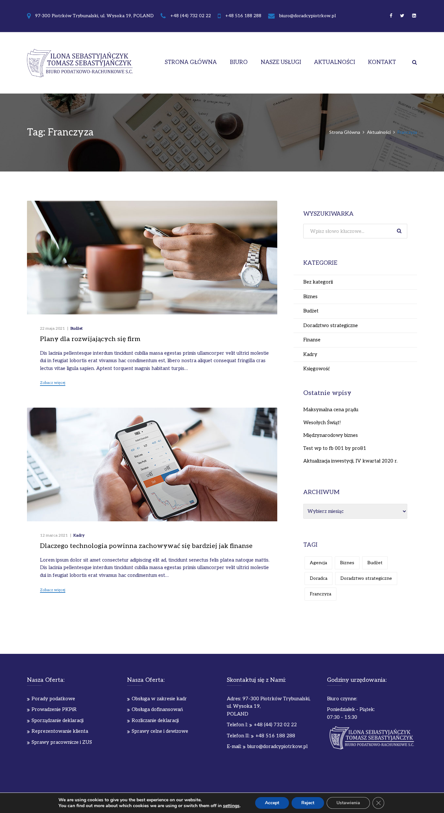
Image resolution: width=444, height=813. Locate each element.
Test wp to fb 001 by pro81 (334, 448)
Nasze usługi (281, 62)
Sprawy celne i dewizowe (160, 731)
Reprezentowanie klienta (60, 731)
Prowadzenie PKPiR (54, 709)
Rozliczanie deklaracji (155, 720)
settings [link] (231, 806)
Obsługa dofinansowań (157, 709)
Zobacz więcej (52, 383)
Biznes (310, 296)
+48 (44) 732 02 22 (190, 16)
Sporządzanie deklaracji (58, 720)
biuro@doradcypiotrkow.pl (307, 16)
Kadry (79, 535)
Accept (272, 803)
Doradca (318, 578)
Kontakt (382, 62)
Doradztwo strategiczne (330, 325)
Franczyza (320, 594)
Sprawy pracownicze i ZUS (62, 742)
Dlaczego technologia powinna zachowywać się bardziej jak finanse (146, 546)
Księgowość (316, 369)
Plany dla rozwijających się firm (90, 339)
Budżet (77, 328)
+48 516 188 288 (243, 16)
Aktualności (334, 62)
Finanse (311, 340)
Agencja (318, 562)
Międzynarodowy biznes (330, 435)
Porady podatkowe (53, 699)
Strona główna (191, 62)
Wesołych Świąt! (322, 423)
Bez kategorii (318, 282)
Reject (307, 803)
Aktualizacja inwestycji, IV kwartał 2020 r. (350, 461)
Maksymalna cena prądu (330, 410)
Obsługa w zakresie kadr (159, 699)
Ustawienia (348, 803)
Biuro (239, 62)
